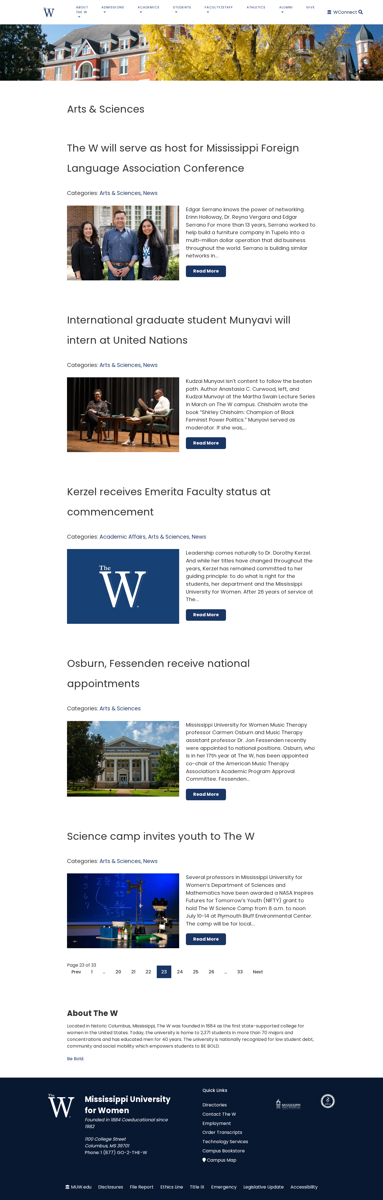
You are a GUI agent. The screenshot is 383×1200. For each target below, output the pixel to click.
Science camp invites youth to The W (161, 836)
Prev (76, 972)
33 (240, 972)
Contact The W (219, 1114)
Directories (214, 1105)
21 (133, 972)
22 (148, 972)
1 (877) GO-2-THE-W (124, 1152)
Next (258, 972)
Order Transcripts (222, 1132)
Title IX (197, 1187)
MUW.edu (81, 1187)
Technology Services (225, 1141)
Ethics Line (171, 1187)
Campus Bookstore (223, 1151)
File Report (142, 1187)
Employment (216, 1123)
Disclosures (110, 1187)
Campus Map (221, 1160)
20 (118, 972)
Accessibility (304, 1187)
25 (196, 972)
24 (180, 972)
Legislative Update (263, 1187)
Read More (206, 271)
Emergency (224, 1187)
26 (211, 972)
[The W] (49, 12)
